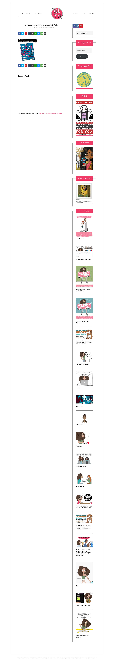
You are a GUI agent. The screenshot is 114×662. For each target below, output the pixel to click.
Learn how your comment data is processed (50, 113)
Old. (77, 585)
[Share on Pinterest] (26, 33)
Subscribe (82, 56)
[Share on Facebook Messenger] (38, 33)
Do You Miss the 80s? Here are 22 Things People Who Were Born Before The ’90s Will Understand (84, 552)
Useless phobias (81, 466)
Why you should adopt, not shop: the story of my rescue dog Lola (84, 342)
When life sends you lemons (82, 636)
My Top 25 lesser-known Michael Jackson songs (84, 506)
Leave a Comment (49, 27)
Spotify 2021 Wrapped (83, 605)
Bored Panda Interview (83, 259)
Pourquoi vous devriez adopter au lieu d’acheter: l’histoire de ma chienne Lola (83, 528)
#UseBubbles (80, 239)
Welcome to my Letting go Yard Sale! (83, 290)
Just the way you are (82, 364)
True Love (79, 446)
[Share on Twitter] (22, 33)
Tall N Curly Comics (57, 13)
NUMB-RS (79, 406)
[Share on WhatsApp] (35, 33)
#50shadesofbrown (82, 425)
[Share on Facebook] (19, 33)
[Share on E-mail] (32, 33)
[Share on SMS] (41, 33)
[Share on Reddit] (45, 33)
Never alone (80, 486)
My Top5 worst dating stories (83, 322)
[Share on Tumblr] (29, 33)
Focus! (78, 388)
